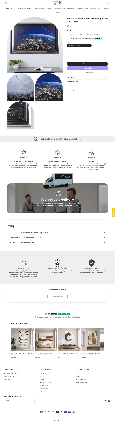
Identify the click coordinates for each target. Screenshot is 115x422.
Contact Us (43, 373)
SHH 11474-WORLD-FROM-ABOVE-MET (80, 46)
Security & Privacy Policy (11, 373)
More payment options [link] (87, 72)
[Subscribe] (32, 401)
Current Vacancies (81, 379)
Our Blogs (7, 379)
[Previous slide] (100, 323)
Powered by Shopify (61, 415)
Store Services (44, 388)
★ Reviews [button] (113, 212)
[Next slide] (103, 323)
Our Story (78, 373)
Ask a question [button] (58, 296)
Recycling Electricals (81, 382)
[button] (6, 3)
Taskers (55, 415)
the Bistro (78, 376)
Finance (42, 376)
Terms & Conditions (9, 376)
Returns (42, 379)
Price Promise (44, 385)
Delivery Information (46, 382)
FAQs (41, 391)
